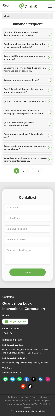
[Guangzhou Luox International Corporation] (28, 6)
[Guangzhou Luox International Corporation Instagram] (40, 379)
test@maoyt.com (17, 321)
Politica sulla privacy (20, 411)
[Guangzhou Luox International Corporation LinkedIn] (47, 379)
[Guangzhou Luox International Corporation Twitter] (33, 379)
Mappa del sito (38, 411)
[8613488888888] (5, 379)
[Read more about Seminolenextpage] (31, 171)
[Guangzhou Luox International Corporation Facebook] (26, 379)
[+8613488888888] (12, 379)
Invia (27, 272)
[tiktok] (30, 386)
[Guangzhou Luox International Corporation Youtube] (23, 386)
